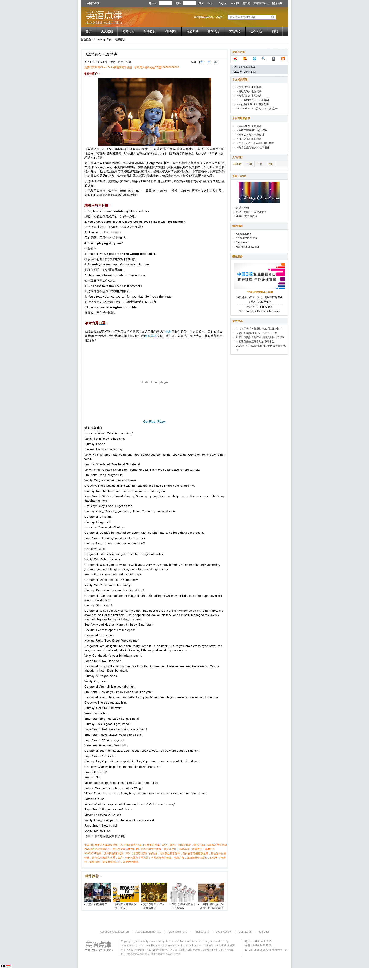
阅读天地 (128, 31)
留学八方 (214, 31)
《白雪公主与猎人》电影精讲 (252, 147)
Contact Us (245, 931)
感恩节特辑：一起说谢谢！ (251, 212)
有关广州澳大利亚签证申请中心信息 (256, 333)
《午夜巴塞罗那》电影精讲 (251, 130)
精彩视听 (171, 31)
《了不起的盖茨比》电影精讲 (252, 100)
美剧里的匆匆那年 (96, 904)
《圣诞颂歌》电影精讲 (249, 126)
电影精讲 (120, 39)
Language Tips (103, 39)
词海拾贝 (150, 31)
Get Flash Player (154, 421)
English (223, 3)
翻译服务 (237, 256)
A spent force (243, 233)
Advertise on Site (177, 931)
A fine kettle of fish (246, 238)
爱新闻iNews (261, 3)
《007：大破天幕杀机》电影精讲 (255, 143)
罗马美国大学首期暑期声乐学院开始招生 (259, 328)
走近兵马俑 (242, 207)
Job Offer (264, 931)
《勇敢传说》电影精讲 (249, 91)
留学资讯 (237, 321)
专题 (239, 176)
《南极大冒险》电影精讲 (250, 134)
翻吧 (275, 31)
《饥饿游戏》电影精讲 (249, 87)
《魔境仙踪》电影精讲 (249, 95)
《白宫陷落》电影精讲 (249, 138)
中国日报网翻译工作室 (260, 291)
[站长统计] (5, 966)
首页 (89, 31)
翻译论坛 (277, 3)
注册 (210, 3)
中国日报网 (93, 3)
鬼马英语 (151, 336)
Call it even (242, 242)
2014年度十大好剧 (245, 71)
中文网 (235, 3)
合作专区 (256, 31)
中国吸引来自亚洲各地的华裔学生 (255, 341)
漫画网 (246, 3)
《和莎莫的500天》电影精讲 (252, 104)
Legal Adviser (224, 931)
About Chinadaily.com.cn (114, 931)
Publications (202, 931)
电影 (169, 331)
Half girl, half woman (248, 246)
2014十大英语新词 (245, 67)
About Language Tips (148, 931)
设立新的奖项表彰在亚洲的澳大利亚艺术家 (260, 337)
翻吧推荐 (237, 226)
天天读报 (107, 31)
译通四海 (192, 31)
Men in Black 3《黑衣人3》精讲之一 (257, 108)
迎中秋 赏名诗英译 (246, 216)
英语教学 (235, 31)
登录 (201, 3)
